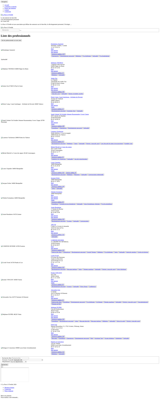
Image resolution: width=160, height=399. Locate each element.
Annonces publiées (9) (58, 284)
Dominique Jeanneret (57, 44)
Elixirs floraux (84, 286)
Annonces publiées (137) (58, 54)
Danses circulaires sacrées (76, 93)
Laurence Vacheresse (57, 131)
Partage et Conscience (57, 342)
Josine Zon (54, 78)
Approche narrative (131, 252)
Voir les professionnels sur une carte (11, 40)
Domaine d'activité (7, 360)
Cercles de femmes (143, 252)
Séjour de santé (121, 321)
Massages (54, 338)
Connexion (7, 11)
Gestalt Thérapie (91, 252)
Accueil (6, 5)
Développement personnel (67, 56)
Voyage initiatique (109, 338)
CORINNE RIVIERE (57, 240)
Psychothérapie (87, 56)
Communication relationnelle (95, 174)
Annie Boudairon (56, 207)
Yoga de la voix (56, 93)
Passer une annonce (10, 8)
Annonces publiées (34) (58, 336)
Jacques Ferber (55, 178)
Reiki (91, 338)
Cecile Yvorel (55, 255)
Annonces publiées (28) (58, 126)
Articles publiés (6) (71, 172)
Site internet (54, 50)
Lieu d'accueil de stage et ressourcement (112, 143)
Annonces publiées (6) (58, 141)
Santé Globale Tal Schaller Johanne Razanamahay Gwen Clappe (70, 114)
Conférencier (92, 286)
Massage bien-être (85, 321)
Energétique (55, 128)
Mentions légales (9, 387)
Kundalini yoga (128, 143)
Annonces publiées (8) (58, 202)
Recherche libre (6, 358)
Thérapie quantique (88, 269)
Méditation (78, 56)
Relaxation (77, 174)
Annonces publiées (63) (58, 267)
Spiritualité (95, 56)
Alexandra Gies (55, 290)
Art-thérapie (99, 302)
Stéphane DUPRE (56, 307)
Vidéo (52, 107)
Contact (6, 10)
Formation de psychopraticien (67, 204)
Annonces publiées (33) (58, 250)
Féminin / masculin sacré (93, 143)
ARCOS (53, 224)
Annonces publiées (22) (58, 234)
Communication (84, 221)
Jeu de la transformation (80, 159)
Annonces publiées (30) (58, 91)
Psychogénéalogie (104, 56)
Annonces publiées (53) (58, 172)
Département (6, 361)
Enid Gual (54, 324)
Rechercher (4, 364)
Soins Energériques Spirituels (92, 204)
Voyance (69, 286)
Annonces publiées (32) (58, 219)
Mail (52, 49)
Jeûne (76, 321)
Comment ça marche (10, 6)
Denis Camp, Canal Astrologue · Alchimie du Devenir (67, 97)
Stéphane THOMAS (57, 63)
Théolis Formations (56, 192)
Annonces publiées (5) (58, 157)
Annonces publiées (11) (58, 352)
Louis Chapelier (55, 162)
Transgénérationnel (143, 302)
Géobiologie (118, 338)
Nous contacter (8, 391)
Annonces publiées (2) (58, 109)
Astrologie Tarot (71, 111)
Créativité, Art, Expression (59, 159)
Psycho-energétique (106, 204)
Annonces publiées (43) (58, 186)
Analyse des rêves (57, 252)
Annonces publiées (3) (58, 73)
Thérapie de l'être (56, 304)
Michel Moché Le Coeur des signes (61, 147)
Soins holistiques (121, 269)
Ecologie (69, 221)
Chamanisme (55, 56)
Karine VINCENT (56, 273)
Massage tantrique (72, 269)
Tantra (75, 143)
